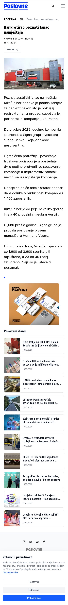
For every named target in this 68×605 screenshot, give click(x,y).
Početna (10, 19)
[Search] (52, 6)
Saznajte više (10, 572)
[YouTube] (37, 542)
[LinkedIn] (30, 542)
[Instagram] (24, 542)
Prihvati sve (34, 598)
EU (21, 19)
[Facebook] (44, 542)
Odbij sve (34, 590)
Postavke (34, 581)
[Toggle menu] (60, 6)
